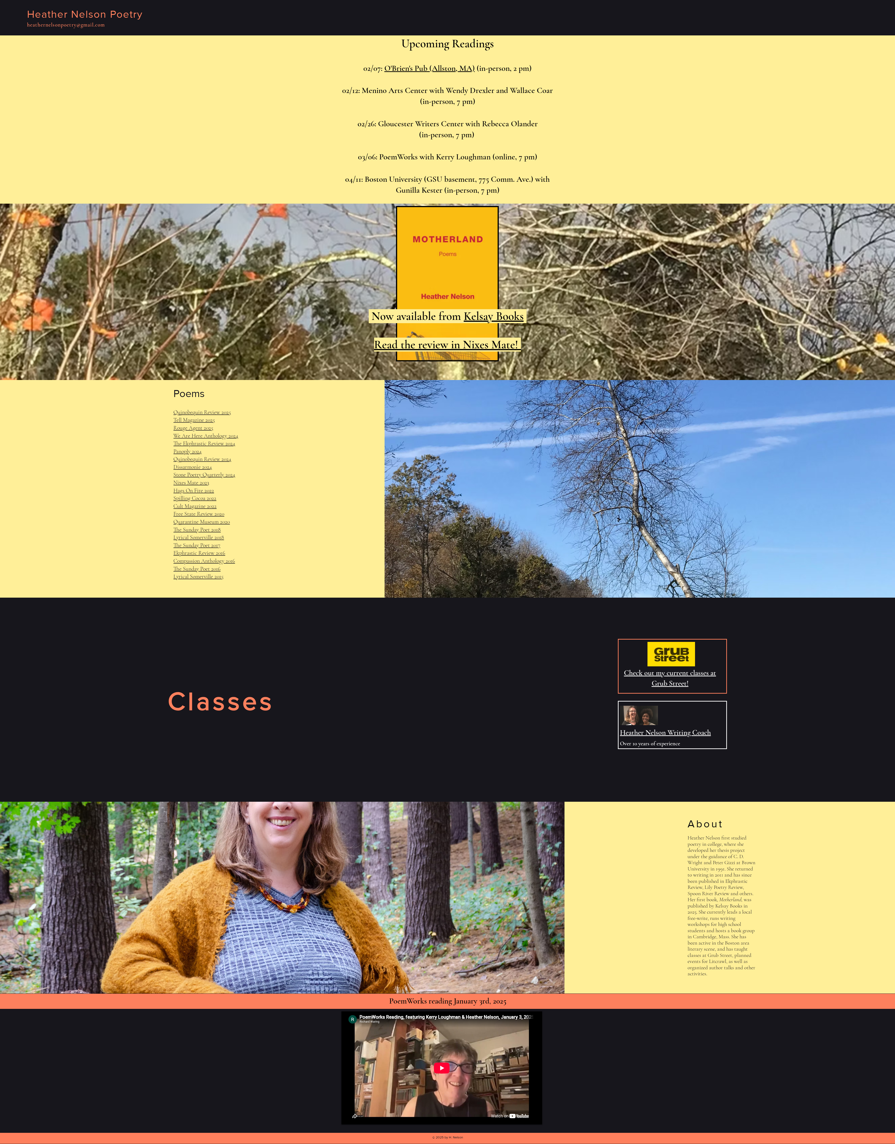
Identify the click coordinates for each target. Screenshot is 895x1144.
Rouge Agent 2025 (193, 428)
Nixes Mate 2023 (191, 482)
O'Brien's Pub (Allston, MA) (429, 68)
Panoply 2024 (187, 451)
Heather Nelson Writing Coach (665, 732)
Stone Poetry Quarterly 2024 (204, 474)
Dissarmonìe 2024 (192, 467)
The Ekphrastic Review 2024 (204, 443)
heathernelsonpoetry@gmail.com (66, 25)
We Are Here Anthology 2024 (205, 435)
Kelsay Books (494, 316)
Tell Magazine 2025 (194, 420)
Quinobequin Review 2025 (202, 412)
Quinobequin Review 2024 (202, 459)
